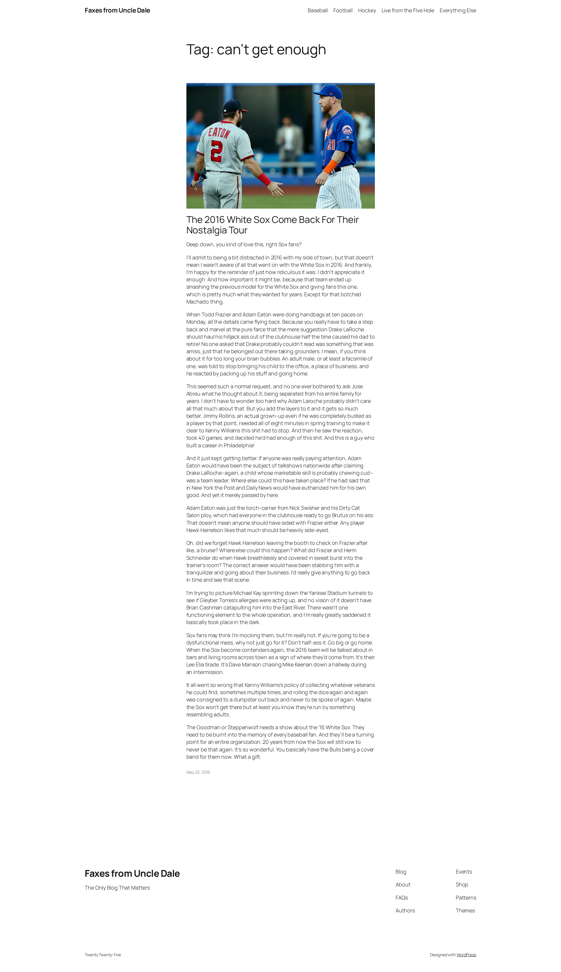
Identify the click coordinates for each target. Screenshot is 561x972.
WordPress (466, 954)
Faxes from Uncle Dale (117, 10)
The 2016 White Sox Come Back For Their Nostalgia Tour (272, 224)
